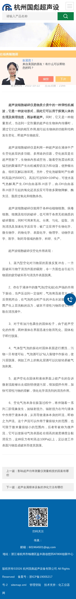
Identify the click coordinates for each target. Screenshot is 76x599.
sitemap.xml (18, 584)
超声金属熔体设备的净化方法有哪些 (40, 487)
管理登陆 (35, 584)
